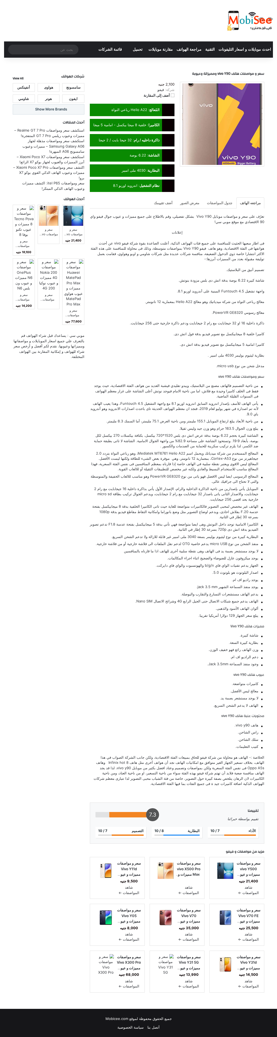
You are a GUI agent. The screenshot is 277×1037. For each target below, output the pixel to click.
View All (18, 78)
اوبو (133, 254)
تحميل (138, 49)
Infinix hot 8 (118, 762)
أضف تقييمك (163, 203)
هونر (48, 98)
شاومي (145, 254)
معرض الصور (189, 203)
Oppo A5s (256, 768)
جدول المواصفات (219, 203)
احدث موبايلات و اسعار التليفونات (245, 49)
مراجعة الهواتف (189, 49)
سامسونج (73, 87)
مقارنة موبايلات (161, 49)
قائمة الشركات (110, 49)
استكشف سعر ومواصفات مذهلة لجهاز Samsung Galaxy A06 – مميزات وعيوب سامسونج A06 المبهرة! (53, 146)
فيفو (230, 851)
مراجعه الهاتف (250, 203)
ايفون (73, 98)
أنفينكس (23, 87)
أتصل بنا (153, 1027)
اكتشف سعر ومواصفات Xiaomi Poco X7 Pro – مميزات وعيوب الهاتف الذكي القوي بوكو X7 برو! (48, 172)
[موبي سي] (249, 21)
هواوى (48, 87)
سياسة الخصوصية (130, 1027)
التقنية (210, 49)
